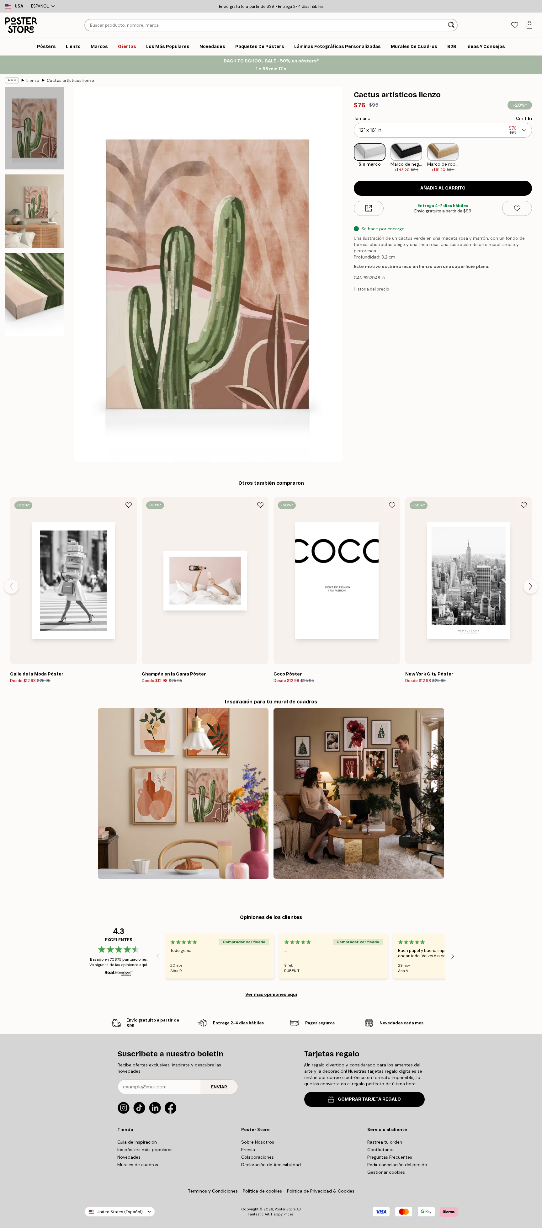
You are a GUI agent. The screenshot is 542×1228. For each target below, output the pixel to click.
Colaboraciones (257, 1157)
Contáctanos (381, 1149)
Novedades (129, 1157)
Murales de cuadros (137, 1164)
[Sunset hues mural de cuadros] (183, 793)
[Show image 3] (34, 294)
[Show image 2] (34, 211)
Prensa (248, 1149)
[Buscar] (452, 25)
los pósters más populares (145, 1149)
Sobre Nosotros (257, 1142)
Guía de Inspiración (137, 1142)
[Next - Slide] (537, 158)
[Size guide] (369, 208)
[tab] (514, 25)
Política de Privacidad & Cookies (320, 1191)
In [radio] (530, 118)
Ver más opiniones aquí (271, 994)
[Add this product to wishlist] (517, 208)
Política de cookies (262, 1191)
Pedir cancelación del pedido (397, 1164)
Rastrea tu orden (384, 1142)
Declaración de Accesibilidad (271, 1164)
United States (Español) (120, 1212)
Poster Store (285, 1209)
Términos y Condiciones (213, 1191)
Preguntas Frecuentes (389, 1157)
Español (40, 6)
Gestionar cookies (386, 1172)
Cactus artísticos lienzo (70, 80)
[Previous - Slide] (349, 158)
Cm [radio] (519, 118)
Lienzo (32, 80)
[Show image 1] (34, 128)
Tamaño (362, 118)
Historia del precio (371, 289)
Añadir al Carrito (442, 188)
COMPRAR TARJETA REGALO (369, 1099)
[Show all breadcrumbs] (12, 80)
